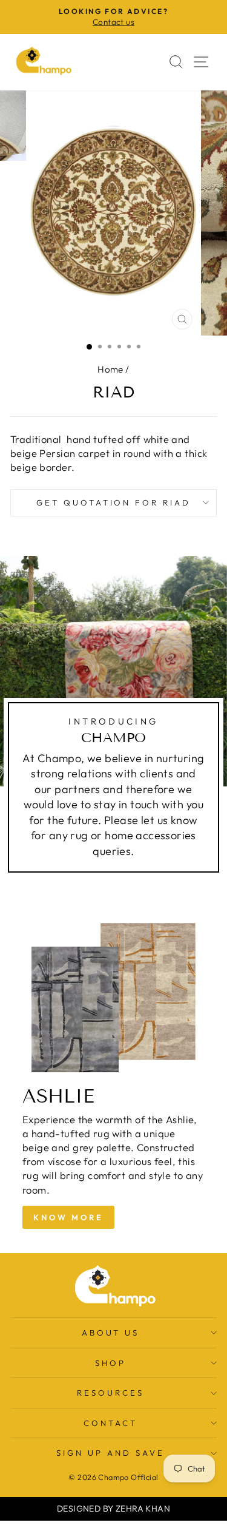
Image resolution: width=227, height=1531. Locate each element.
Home (110, 369)
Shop (110, 1363)
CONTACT (110, 1423)
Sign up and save (110, 1453)
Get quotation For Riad (113, 502)
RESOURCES (110, 1393)
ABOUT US (111, 1332)
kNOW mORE (68, 1217)
